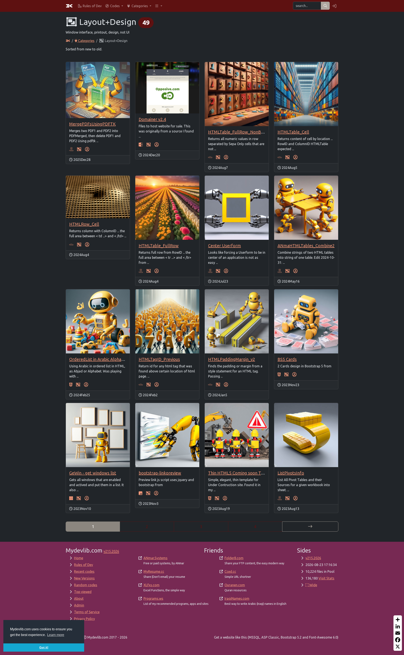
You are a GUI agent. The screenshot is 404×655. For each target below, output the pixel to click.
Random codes (85, 585)
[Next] (310, 527)
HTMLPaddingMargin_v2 (231, 359)
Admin (79, 605)
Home (78, 558)
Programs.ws (153, 598)
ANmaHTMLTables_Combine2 (306, 245)
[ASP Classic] (141, 145)
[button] (114, 6)
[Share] (397, 619)
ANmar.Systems (155, 558)
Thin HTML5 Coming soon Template (242, 472)
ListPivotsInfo (291, 472)
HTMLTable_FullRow (159, 245)
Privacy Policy (84, 619)
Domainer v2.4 (152, 119)
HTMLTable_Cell (293, 131)
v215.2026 (313, 558)
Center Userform (224, 245)
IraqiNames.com (237, 598)
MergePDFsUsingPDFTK (92, 123)
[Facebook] (397, 639)
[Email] (397, 633)
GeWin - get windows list (92, 472)
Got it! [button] (43, 647)
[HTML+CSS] (70, 385)
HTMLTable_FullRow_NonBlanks (239, 131)
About (79, 598)
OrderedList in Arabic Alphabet (98, 359)
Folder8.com (234, 558)
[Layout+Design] (79, 149)
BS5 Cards (287, 359)
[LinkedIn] (397, 626)
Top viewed (83, 592)
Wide (312, 585)
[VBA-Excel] (71, 149)
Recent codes (84, 571)
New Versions (84, 578)
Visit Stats (326, 578)
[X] (397, 646)
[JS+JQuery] (140, 493)
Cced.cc (230, 571)
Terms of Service (87, 612)
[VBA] (210, 157)
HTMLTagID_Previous (159, 359)
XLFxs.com (151, 585)
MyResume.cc (154, 571)
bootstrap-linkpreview (160, 472)
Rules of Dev (83, 565)
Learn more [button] (55, 635)
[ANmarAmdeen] (87, 149)
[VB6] (71, 498)
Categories (85, 41)
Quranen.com (235, 585)
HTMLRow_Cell (84, 224)
